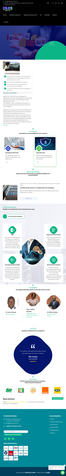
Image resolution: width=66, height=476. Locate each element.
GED (12, 234)
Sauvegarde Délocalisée (12, 265)
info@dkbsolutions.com (11, 1)
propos (54, 15)
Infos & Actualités (33, 172)
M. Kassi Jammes (11, 312)
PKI (41, 15)
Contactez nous (54, 430)
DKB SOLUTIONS (30, 472)
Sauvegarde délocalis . (12, 152)
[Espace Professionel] (62, 3)
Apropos (52, 433)
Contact (6, 22)
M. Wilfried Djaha (52, 312)
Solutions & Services (14, 15)
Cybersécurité (40, 152)
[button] (49, 3)
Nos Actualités (54, 427)
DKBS (48, 472)
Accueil (5, 15)
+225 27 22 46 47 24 (10, 4)
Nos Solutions (54, 424)
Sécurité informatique (53, 265)
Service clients (58, 398)
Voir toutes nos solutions (15, 216)
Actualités (47, 15)
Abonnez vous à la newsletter (13, 434)
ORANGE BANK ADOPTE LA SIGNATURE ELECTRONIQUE (37, 188)
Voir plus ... (6, 125)
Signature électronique (30, 15)
